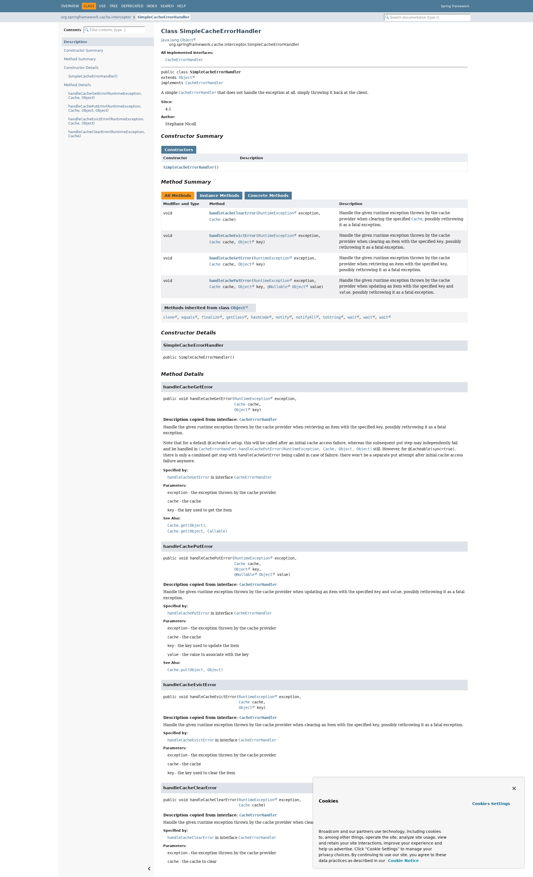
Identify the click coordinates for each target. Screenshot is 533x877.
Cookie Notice (403, 860)
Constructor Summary (83, 50)
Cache (214, 219)
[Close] (514, 788)
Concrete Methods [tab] (268, 195)
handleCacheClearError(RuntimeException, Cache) (106, 134)
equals (188, 317)
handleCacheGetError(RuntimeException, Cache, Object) (105, 95)
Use (102, 6)
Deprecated (132, 6)
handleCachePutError (230, 280)
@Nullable (277, 286)
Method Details (77, 85)
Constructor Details (81, 68)
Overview (70, 6)
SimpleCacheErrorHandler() (92, 76)
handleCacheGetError (230, 258)
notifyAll (306, 317)
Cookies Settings (491, 803)
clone (168, 317)
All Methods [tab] (178, 195)
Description (75, 42)
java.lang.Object (177, 40)
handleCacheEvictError (232, 235)
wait (352, 317)
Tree (113, 6)
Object (185, 77)
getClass (235, 317)
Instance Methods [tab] (219, 195)
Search (167, 6)
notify (282, 317)
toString (332, 317)
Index (152, 6)
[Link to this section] (227, 136)
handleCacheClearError (232, 213)
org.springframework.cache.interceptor (96, 17)
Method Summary (80, 59)
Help (181, 6)
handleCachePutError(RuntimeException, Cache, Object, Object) (104, 108)
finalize (210, 317)
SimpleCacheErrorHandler (163, 17)
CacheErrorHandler (184, 60)
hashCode (260, 317)
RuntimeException (276, 213)
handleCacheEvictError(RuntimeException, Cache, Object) (106, 121)
